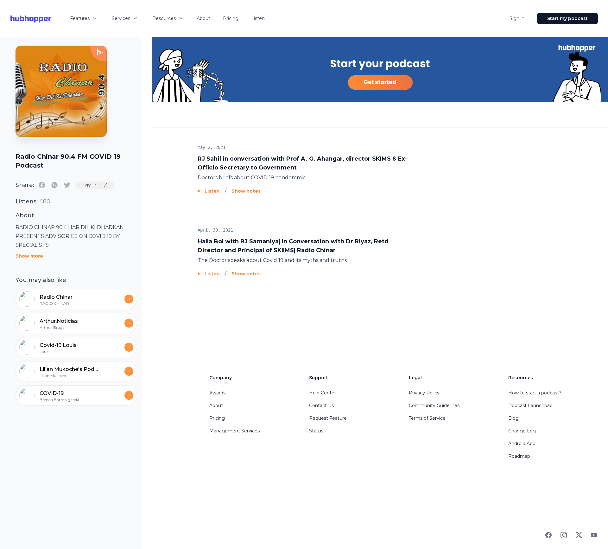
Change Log (522, 431)
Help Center (322, 393)
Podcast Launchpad (530, 405)
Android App (521, 443)
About (203, 18)
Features (80, 18)
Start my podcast (567, 18)
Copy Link (91, 185)
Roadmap (519, 456)
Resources (164, 18)
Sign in (517, 18)
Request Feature (328, 418)
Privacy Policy (424, 393)
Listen (258, 18)
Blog (513, 418)
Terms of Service (427, 418)
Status (316, 431)
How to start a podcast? (534, 393)
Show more (29, 256)
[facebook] (42, 185)
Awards (217, 393)
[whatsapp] (54, 185)
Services (121, 18)
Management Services (234, 431)
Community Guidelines (434, 405)
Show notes (246, 191)
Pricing (230, 18)
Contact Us (321, 405)
